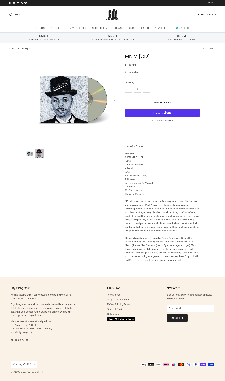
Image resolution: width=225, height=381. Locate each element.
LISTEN (145, 28)
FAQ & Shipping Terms (118, 304)
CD (18, 49)
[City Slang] (112, 14)
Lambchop (133, 72)
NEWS (118, 28)
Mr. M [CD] (26, 49)
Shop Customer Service (119, 299)
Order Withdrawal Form (121, 319)
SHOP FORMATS (100, 28)
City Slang (21, 372)
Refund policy (114, 314)
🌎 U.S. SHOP (182, 28)
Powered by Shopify (35, 372)
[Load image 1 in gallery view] (71, 99)
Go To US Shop (208, 3)
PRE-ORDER (57, 28)
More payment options (162, 120)
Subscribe (177, 318)
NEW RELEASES (77, 28)
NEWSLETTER (162, 28)
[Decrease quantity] (128, 89)
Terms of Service (115, 309)
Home (11, 49)
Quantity (129, 82)
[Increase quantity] (146, 89)
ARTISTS (40, 28)
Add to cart (162, 102)
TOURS (131, 28)
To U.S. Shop (113, 294)
